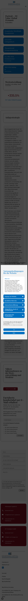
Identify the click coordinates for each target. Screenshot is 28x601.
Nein (14, 333)
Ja (14, 329)
